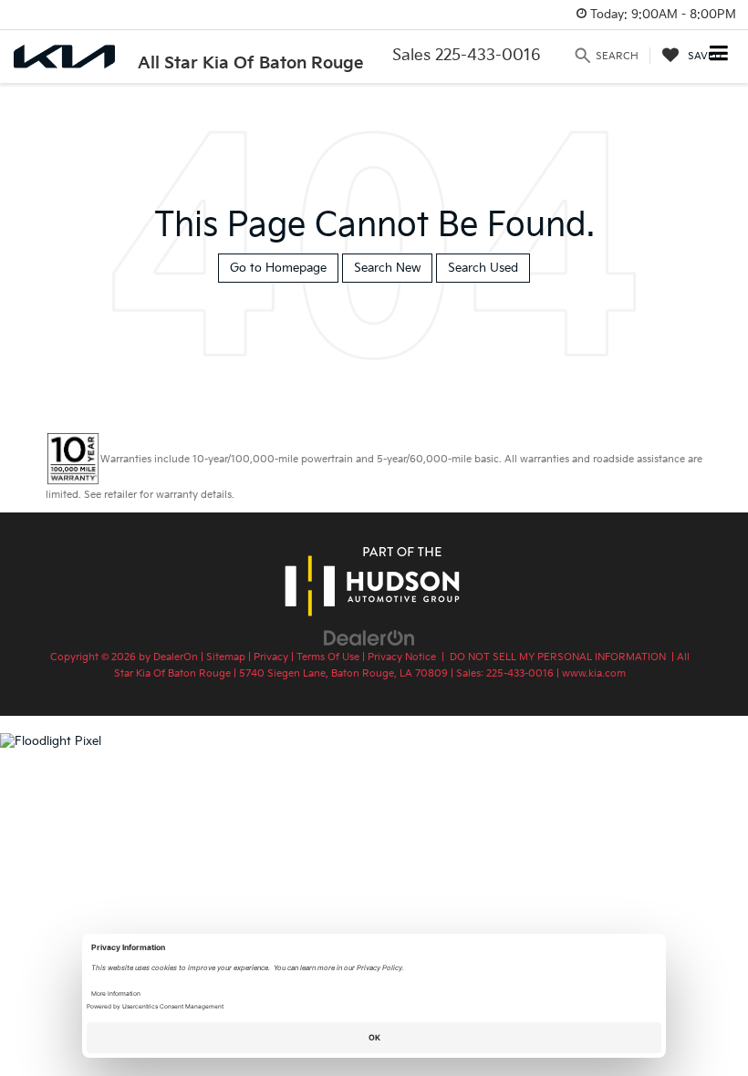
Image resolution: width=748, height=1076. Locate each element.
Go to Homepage (278, 268)
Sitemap (225, 657)
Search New (387, 268)
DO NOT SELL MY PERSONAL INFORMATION (558, 657)
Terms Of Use (327, 657)
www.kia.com (594, 673)
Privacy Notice (402, 657)
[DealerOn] (369, 637)
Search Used (483, 268)
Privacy (271, 657)
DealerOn (175, 657)
